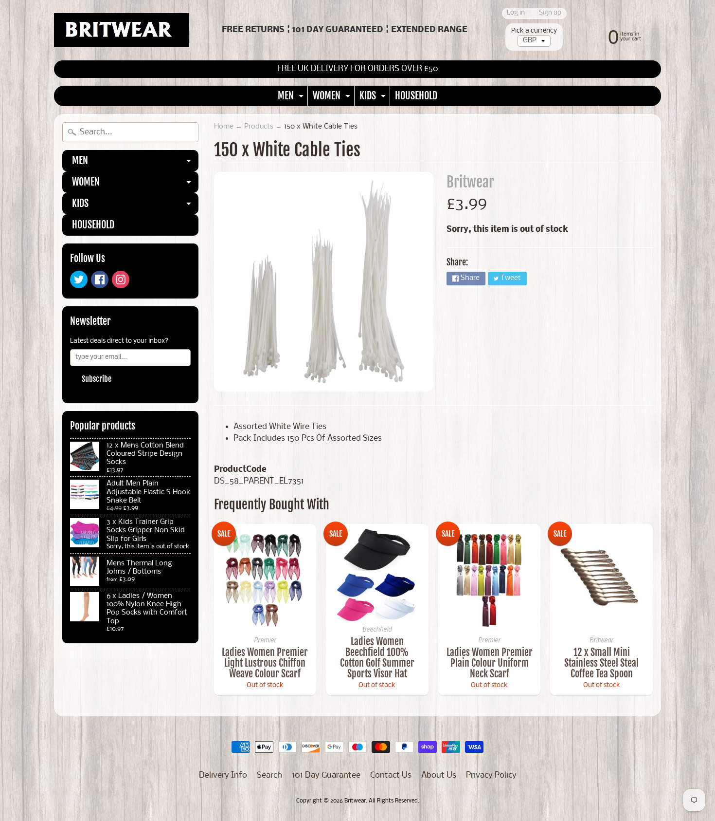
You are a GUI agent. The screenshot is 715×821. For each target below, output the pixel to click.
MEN (292, 98)
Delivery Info (223, 775)
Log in (516, 13)
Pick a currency (534, 31)
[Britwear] (121, 30)
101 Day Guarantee (326, 775)
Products (258, 127)
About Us (438, 775)
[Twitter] (79, 279)
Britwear (470, 182)
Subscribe (96, 379)
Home (223, 127)
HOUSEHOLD (416, 96)
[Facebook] (99, 279)
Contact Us (390, 775)
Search (269, 775)
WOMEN (333, 98)
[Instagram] (120, 279)
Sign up (550, 13)
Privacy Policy (491, 775)
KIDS (373, 98)
